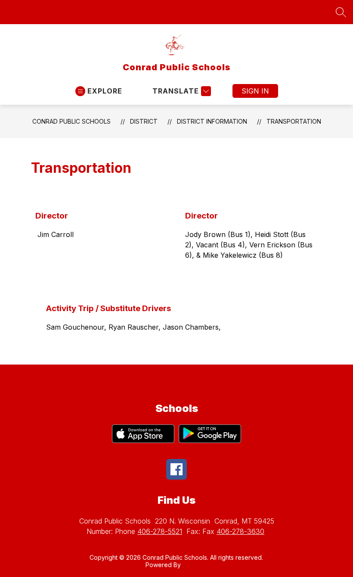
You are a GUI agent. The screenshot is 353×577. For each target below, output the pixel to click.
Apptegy (195, 564)
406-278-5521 (159, 531)
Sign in (255, 91)
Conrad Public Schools (71, 121)
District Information (212, 121)
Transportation (293, 121)
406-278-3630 (240, 531)
